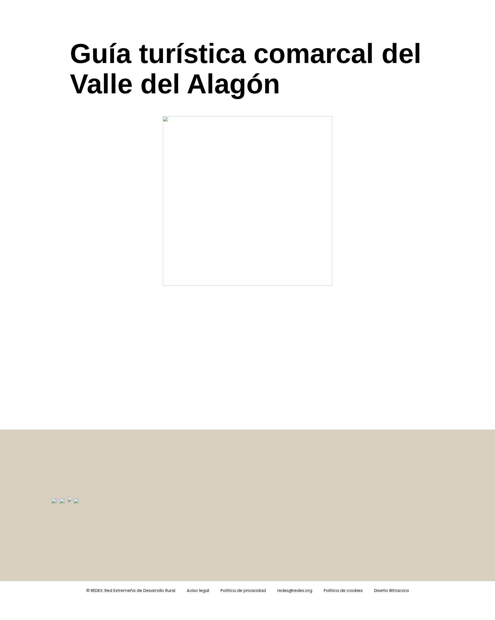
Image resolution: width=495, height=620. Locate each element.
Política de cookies (343, 590)
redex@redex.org (294, 590)
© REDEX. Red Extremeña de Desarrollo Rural (130, 590)
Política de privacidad (243, 590)
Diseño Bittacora (391, 590)
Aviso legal (198, 590)
